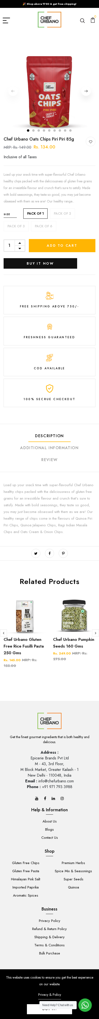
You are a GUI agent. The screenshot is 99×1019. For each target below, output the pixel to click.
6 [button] (55, 130)
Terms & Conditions (49, 945)
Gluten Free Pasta (25, 871)
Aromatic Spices (25, 895)
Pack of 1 (35, 213)
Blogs (49, 829)
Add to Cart (62, 245)
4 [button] (44, 130)
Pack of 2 (62, 213)
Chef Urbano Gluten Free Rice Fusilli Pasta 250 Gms (24, 646)
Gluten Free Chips (25, 863)
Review (49, 460)
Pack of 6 (43, 226)
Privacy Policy (49, 920)
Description (49, 436)
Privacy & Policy (49, 994)
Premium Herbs (73, 863)
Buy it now (40, 263)
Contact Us (49, 837)
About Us (50, 821)
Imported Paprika (25, 887)
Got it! (49, 1009)
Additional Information (49, 448)
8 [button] (65, 130)
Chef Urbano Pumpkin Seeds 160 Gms (73, 643)
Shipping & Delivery (49, 937)
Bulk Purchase (49, 953)
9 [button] (71, 130)
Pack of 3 (16, 226)
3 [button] (39, 130)
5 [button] (49, 130)
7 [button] (60, 130)
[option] (49, 91)
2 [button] (34, 130)
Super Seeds (73, 879)
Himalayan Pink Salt (25, 879)
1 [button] (28, 130)
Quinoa (73, 887)
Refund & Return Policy (49, 929)
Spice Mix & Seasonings (73, 871)
